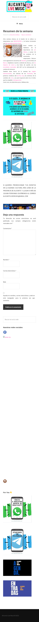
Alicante (23, 60)
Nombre (6, 260)
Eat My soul (20, 76)
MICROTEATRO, (18, 41)
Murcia (5, 63)
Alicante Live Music (19, 6)
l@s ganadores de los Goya (13, 43)
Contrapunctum (17, 80)
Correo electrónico (9, 271)
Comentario (7, 228)
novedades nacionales (9, 67)
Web (4, 282)
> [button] (33, 206)
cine (12, 78)
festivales (30, 73)
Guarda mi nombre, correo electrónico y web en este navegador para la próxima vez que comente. (19, 298)
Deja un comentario (26, 34)
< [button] (5, 206)
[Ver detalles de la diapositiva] (19, 206)
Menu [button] (21, 24)
